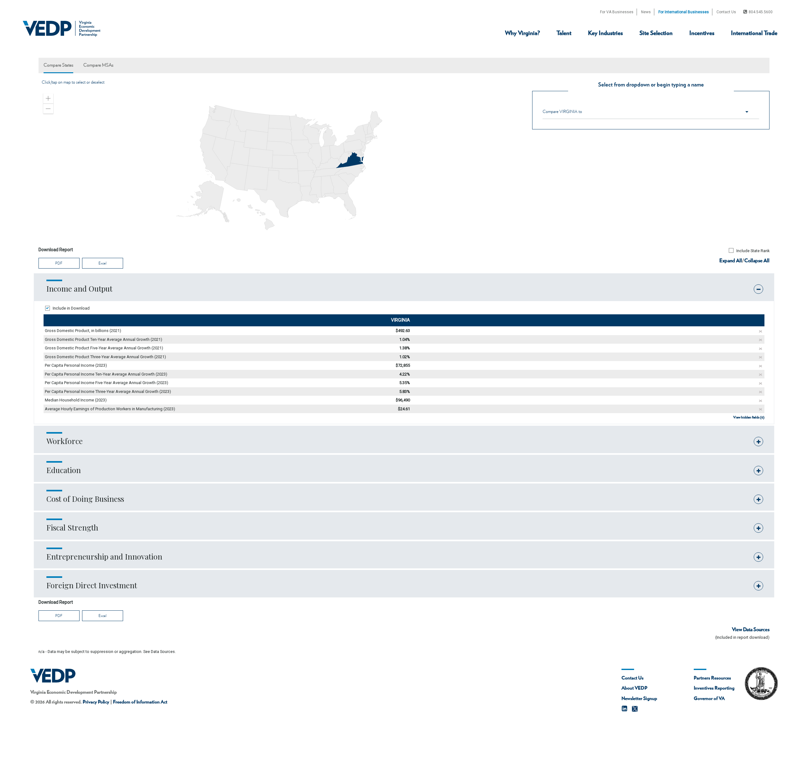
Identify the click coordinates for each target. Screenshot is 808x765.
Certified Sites (630, 53)
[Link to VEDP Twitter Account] (635, 709)
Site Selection (656, 33)
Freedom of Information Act (140, 702)
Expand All (730, 260)
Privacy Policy (96, 702)
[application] (281, 167)
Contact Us (726, 12)
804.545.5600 (761, 12)
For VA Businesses (616, 12)
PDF (58, 263)
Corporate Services (505, 55)
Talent (563, 33)
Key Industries (605, 33)
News (646, 12)
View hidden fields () (748, 417)
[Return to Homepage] (61, 29)
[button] (48, 98)
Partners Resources (712, 678)
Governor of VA (709, 698)
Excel (102, 263)
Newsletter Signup (639, 698)
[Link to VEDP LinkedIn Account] (624, 709)
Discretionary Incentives (678, 53)
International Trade (754, 33)
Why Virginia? (522, 33)
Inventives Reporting (714, 688)
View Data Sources (750, 629)
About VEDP (634, 688)
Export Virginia (737, 53)
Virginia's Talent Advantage (592, 53)
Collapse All (756, 260)
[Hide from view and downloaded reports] (760, 331)
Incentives (701, 33)
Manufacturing (602, 55)
